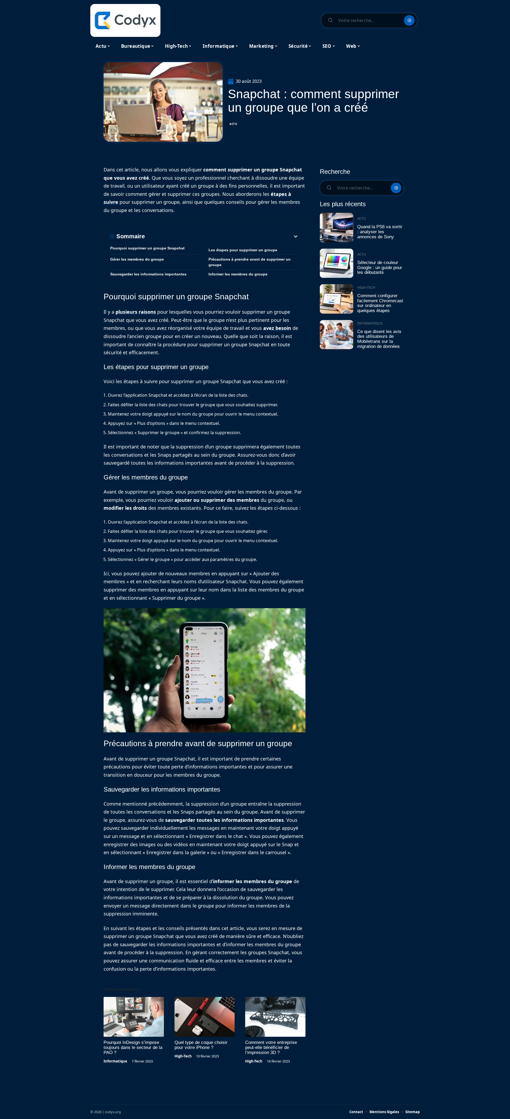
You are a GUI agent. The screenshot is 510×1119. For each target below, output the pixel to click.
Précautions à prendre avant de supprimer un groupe (250, 262)
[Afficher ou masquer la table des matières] (222, 236)
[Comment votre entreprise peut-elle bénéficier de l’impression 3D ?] (275, 1017)
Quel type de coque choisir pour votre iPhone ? (201, 1045)
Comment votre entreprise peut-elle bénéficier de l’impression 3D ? (271, 1047)
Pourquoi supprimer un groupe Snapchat (147, 248)
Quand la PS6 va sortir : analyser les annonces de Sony (379, 231)
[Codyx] (125, 20)
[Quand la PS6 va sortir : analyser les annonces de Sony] (336, 227)
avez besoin (277, 328)
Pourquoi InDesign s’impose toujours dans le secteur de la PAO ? (133, 1047)
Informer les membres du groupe (238, 274)
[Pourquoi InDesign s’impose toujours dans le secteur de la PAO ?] (134, 1017)
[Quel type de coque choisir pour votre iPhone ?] (205, 1017)
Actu (233, 124)
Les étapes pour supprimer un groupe (243, 250)
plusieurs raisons (136, 312)
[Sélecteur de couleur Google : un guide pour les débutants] (336, 263)
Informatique (115, 1061)
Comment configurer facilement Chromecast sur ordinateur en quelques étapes (380, 303)
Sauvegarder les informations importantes (148, 274)
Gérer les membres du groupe (137, 259)
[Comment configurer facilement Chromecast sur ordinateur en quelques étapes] (336, 299)
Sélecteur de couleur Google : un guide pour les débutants (379, 267)
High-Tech (183, 1056)
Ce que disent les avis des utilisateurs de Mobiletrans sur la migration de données (379, 339)
